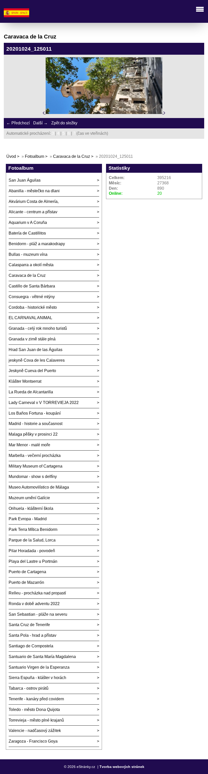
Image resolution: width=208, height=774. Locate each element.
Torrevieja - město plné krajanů (36, 720)
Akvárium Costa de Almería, (34, 201)
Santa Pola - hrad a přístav (32, 635)
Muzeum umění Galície (29, 498)
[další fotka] (164, 112)
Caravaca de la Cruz (71, 156)
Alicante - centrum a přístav (33, 212)
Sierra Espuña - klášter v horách (37, 677)
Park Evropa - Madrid (28, 519)
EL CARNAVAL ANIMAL (30, 318)
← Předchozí (18, 123)
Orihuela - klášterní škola (31, 508)
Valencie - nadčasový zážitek (35, 730)
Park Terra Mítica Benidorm (33, 529)
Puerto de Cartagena (27, 572)
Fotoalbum (34, 156)
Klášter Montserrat (25, 381)
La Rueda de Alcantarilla (31, 392)
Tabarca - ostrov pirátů (28, 688)
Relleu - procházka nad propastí (37, 593)
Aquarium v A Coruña (28, 222)
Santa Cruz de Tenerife (29, 625)
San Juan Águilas (25, 180)
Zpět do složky (64, 123)
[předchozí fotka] (44, 112)
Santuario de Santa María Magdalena (42, 656)
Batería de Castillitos (27, 233)
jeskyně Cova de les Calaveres (37, 360)
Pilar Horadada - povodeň (32, 551)
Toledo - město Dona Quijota (34, 709)
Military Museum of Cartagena (35, 466)
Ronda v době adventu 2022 (34, 604)
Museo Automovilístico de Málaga (39, 487)
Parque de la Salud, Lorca (32, 540)
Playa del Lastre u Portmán (33, 561)
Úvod (11, 156)
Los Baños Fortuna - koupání (35, 413)
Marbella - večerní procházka (35, 455)
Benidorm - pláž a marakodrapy (37, 244)
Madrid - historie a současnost (35, 423)
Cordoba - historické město (33, 307)
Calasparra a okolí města (31, 265)
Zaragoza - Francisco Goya (33, 741)
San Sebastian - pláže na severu (38, 614)
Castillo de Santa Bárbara (32, 286)
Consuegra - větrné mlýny (32, 297)
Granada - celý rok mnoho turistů (38, 328)
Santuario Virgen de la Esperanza (39, 667)
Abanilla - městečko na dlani (34, 191)
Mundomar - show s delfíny (33, 476)
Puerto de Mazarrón (26, 582)
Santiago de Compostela (31, 646)
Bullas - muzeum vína (28, 254)
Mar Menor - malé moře (29, 445)
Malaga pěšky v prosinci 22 (33, 434)
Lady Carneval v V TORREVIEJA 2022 (44, 402)
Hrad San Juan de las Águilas (35, 349)
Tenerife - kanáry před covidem (36, 699)
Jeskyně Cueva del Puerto (32, 371)
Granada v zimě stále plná (32, 339)
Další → (40, 123)
